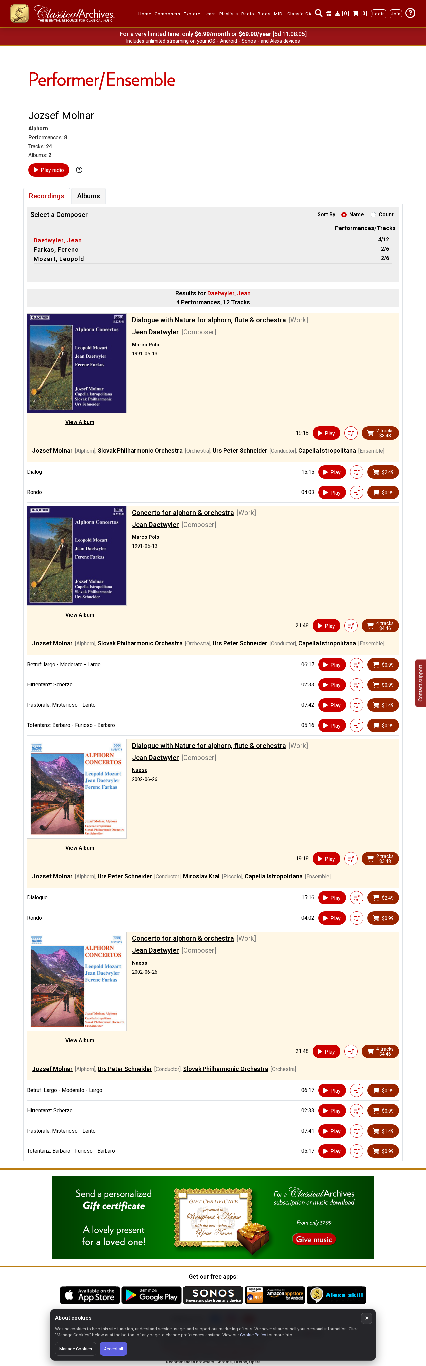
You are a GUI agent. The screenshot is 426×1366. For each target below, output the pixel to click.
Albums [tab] (88, 196)
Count (386, 214)
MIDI (279, 13)
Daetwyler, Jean (58, 240)
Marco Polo (145, 345)
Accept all (113, 1348)
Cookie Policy (253, 1334)
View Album (79, 422)
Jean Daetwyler (155, 332)
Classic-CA (299, 13)
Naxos (139, 770)
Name (356, 214)
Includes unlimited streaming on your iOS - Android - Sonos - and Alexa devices (213, 41)
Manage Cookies (75, 1348)
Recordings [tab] (46, 196)
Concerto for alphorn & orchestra (183, 513)
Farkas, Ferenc (56, 249)
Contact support (420, 683)
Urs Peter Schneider (240, 450)
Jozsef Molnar (52, 450)
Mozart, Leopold (59, 258)
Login (378, 13)
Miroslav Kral (201, 876)
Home (144, 13)
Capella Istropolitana (327, 450)
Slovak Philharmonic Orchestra (140, 450)
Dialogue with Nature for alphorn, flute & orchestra (209, 320)
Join (396, 13)
